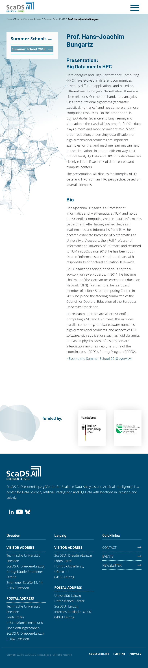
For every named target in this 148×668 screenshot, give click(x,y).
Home (9, 19)
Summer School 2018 (54, 19)
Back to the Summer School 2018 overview (100, 358)
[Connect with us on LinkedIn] (11, 511)
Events (18, 19)
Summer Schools (32, 19)
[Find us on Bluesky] (27, 511)
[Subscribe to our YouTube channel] (19, 511)
